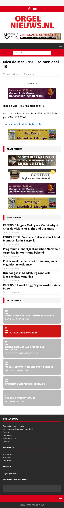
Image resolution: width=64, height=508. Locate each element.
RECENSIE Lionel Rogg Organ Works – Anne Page (32, 286)
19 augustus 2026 (12, 256)
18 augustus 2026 (12, 268)
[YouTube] (35, 9)
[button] (60, 46)
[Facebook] (29, 9)
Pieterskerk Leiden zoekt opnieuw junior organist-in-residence (30, 262)
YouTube (7, 457)
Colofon (6, 441)
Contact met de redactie (13, 426)
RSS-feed (7, 460)
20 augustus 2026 (12, 244)
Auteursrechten (10, 438)
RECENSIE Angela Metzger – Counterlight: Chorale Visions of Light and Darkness (31, 226)
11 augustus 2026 (12, 292)
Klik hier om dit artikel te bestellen (23, 124)
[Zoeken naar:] (32, 52)
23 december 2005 (14, 74)
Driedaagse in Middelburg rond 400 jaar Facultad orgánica (26, 274)
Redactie (30, 74)
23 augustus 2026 (12, 232)
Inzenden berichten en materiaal (18, 429)
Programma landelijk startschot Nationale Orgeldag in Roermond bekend (31, 250)
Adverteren (8, 432)
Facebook (7, 454)
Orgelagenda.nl (10, 473)
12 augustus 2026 (12, 280)
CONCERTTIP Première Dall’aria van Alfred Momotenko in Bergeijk (31, 238)
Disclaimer (7, 435)
